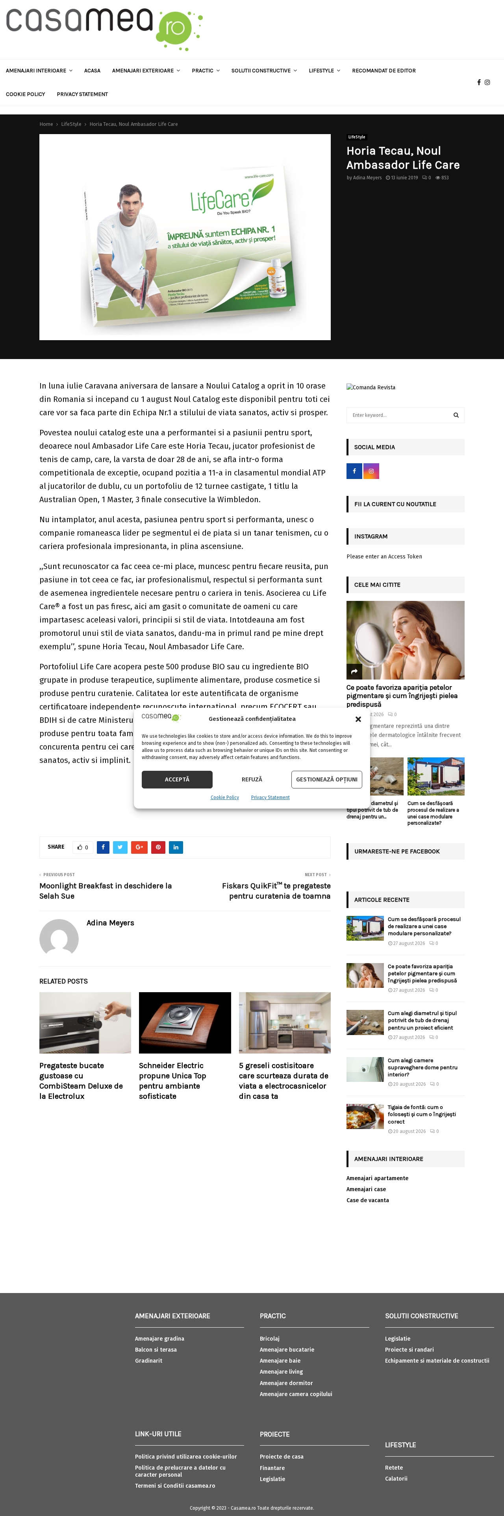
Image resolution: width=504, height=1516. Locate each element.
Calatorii (396, 1478)
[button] (358, 719)
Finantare (272, 1468)
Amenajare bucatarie (287, 1350)
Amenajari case (366, 1189)
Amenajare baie (280, 1361)
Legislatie (272, 1479)
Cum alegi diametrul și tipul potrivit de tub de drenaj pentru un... (372, 810)
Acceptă (177, 779)
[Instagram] (489, 82)
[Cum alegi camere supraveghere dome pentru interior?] (365, 1069)
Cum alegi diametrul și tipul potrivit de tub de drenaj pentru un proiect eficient (422, 1020)
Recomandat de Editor (384, 70)
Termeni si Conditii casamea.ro (175, 1486)
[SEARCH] (456, 415)
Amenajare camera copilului (296, 1394)
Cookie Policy (225, 797)
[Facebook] (481, 82)
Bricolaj (270, 1338)
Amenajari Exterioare (143, 70)
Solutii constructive (261, 70)
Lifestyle (321, 70)
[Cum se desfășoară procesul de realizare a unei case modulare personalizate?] (436, 776)
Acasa (92, 70)
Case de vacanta (367, 1200)
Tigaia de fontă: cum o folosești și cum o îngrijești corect (422, 1114)
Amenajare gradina (159, 1338)
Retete (394, 1467)
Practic (202, 70)
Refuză (252, 779)
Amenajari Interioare (36, 70)
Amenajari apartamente (377, 1178)
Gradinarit (148, 1361)
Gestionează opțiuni (327, 779)
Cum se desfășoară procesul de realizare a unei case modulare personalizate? (433, 813)
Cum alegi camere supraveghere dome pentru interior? (423, 1067)
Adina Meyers (367, 178)
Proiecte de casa (282, 1456)
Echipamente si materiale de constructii (437, 1361)
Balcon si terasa (156, 1350)
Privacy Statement (270, 797)
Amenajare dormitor (286, 1383)
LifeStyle (356, 137)
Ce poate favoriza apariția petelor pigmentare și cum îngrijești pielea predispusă (402, 696)
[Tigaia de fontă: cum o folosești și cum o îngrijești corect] (365, 1116)
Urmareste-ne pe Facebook (397, 851)
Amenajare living (281, 1372)
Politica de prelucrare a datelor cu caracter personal (180, 1471)
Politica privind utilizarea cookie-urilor (186, 1456)
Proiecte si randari (409, 1350)
